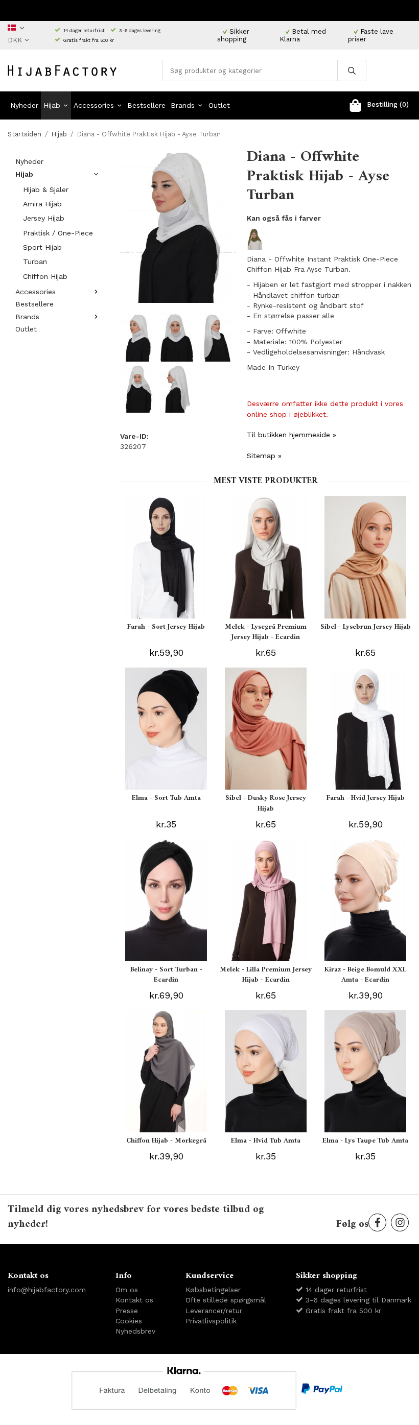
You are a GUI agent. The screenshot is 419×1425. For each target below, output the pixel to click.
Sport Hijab (42, 247)
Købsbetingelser (213, 1290)
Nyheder (24, 105)
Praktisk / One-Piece (58, 233)
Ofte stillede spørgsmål (225, 1300)
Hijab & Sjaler (45, 189)
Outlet (219, 105)
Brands (183, 105)
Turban (35, 261)
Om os (126, 1290)
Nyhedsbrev (135, 1331)
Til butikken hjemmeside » (291, 435)
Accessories (94, 105)
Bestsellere (146, 105)
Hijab (51, 105)
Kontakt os (134, 1300)
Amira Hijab (42, 204)
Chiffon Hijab (45, 276)
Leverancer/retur (213, 1311)
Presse (126, 1311)
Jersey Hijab (43, 218)
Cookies (128, 1321)
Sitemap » (264, 456)
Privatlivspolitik (211, 1321)
